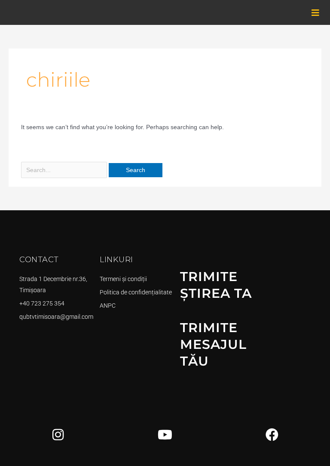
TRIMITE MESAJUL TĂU (213, 344)
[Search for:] (65, 170)
